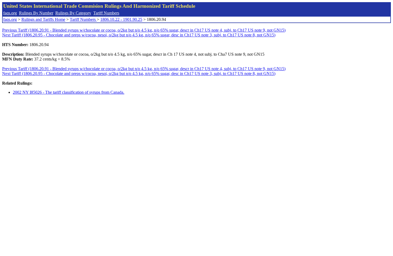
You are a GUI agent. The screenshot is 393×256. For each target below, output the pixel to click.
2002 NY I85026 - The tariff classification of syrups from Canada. (68, 92)
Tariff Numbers (106, 13)
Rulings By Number (36, 13)
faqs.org (10, 13)
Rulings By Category (73, 13)
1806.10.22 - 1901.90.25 (121, 19)
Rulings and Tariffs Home (43, 19)
